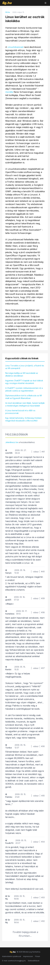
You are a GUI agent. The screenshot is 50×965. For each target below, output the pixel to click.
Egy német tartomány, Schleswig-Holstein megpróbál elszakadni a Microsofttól (23, 419)
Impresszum (28, 956)
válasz (36, 451)
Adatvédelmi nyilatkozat (11, 956)
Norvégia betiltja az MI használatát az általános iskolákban (21, 374)
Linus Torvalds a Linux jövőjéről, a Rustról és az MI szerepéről (24, 366)
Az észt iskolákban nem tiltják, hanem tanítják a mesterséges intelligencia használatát (25, 404)
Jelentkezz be (11, 442)
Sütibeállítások (33, 961)
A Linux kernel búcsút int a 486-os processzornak (20, 411)
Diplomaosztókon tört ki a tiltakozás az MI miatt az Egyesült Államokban (23, 396)
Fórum (37, 956)
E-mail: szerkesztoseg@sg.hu (14, 961)
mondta (9, 92)
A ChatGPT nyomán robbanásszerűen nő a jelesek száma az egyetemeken (24, 389)
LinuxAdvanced (15, 47)
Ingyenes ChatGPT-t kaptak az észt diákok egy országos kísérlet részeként (24, 381)
